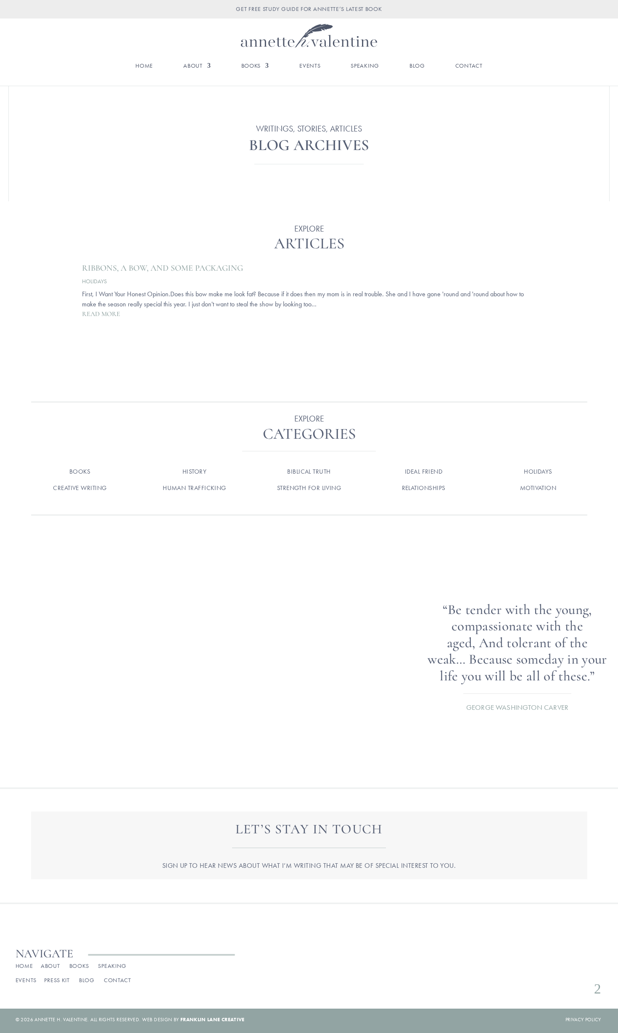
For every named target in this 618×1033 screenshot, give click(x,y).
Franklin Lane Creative (212, 1019)
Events (309, 66)
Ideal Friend (423, 471)
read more (101, 314)
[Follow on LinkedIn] (595, 968)
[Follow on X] (568, 968)
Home (144, 66)
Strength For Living (309, 488)
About (193, 66)
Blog (417, 66)
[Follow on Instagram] (555, 968)
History (194, 471)
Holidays (94, 281)
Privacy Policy (583, 1019)
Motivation (538, 488)
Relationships (424, 488)
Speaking (365, 66)
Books (251, 66)
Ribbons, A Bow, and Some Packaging (162, 268)
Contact (469, 66)
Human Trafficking (194, 488)
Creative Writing (79, 488)
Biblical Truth (308, 471)
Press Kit (56, 980)
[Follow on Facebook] (541, 968)
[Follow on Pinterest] (582, 968)
